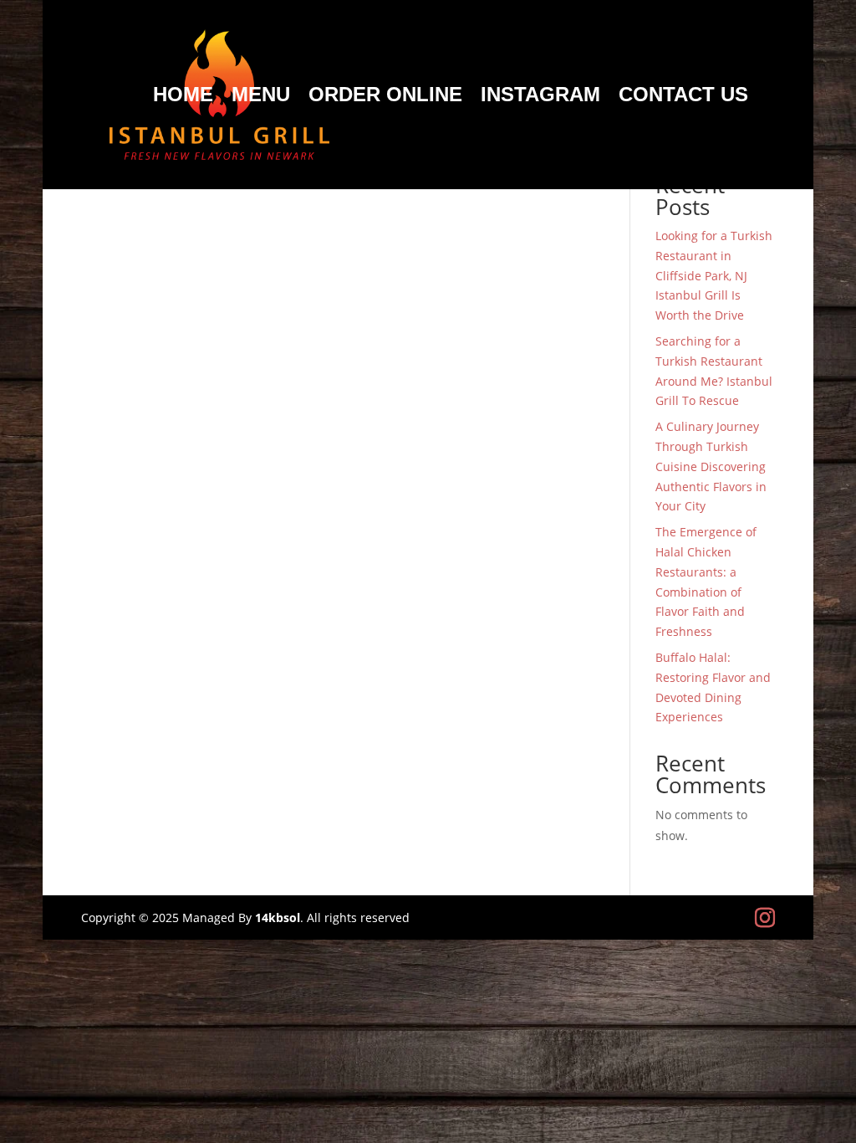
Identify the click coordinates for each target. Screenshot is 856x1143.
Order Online (385, 97)
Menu (261, 97)
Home (183, 97)
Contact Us (683, 97)
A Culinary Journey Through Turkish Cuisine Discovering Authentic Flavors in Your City (711, 466)
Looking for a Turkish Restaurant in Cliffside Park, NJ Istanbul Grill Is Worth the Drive (713, 275)
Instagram (540, 97)
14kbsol (277, 917)
